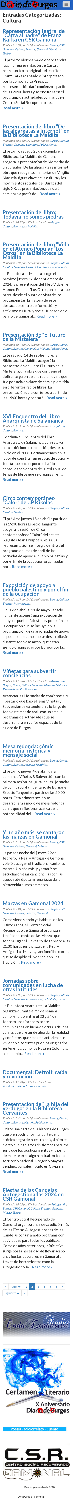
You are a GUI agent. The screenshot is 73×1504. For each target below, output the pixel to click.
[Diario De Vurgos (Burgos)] (36, 5)
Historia (31, 267)
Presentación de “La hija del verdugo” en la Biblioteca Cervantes (35, 1108)
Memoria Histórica (55, 685)
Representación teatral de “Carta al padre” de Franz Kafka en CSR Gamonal (34, 35)
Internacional (22, 603)
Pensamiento (11, 689)
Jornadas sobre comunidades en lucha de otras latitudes (33, 984)
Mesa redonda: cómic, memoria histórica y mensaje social (29, 750)
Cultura (19, 49)
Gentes (18, 512)
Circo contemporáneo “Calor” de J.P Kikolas (29, 500)
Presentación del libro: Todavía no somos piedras (33, 214)
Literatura (55, 49)
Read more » (13, 108)
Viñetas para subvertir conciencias (29, 673)
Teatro (6, 53)
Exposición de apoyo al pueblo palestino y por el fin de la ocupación (35, 589)
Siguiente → (12, 1292)
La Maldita (30, 226)
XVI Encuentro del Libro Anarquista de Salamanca (33, 418)
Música (42, 846)
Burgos (53, 45)
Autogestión (58, 1204)
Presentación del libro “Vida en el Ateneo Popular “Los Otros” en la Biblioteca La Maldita (36, 250)
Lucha (60, 999)
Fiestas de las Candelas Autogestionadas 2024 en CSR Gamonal (33, 1194)
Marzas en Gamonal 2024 (33, 903)
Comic (63, 344)
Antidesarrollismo (14, 1086)
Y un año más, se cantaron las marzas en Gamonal (34, 834)
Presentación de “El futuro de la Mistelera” (34, 336)
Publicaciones (47, 144)
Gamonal (41, 49)
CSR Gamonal (20, 1208)
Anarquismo (56, 426)
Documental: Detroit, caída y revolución (35, 1074)
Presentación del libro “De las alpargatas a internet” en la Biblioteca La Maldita (36, 130)
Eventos (30, 49)
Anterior (16, 1286)
